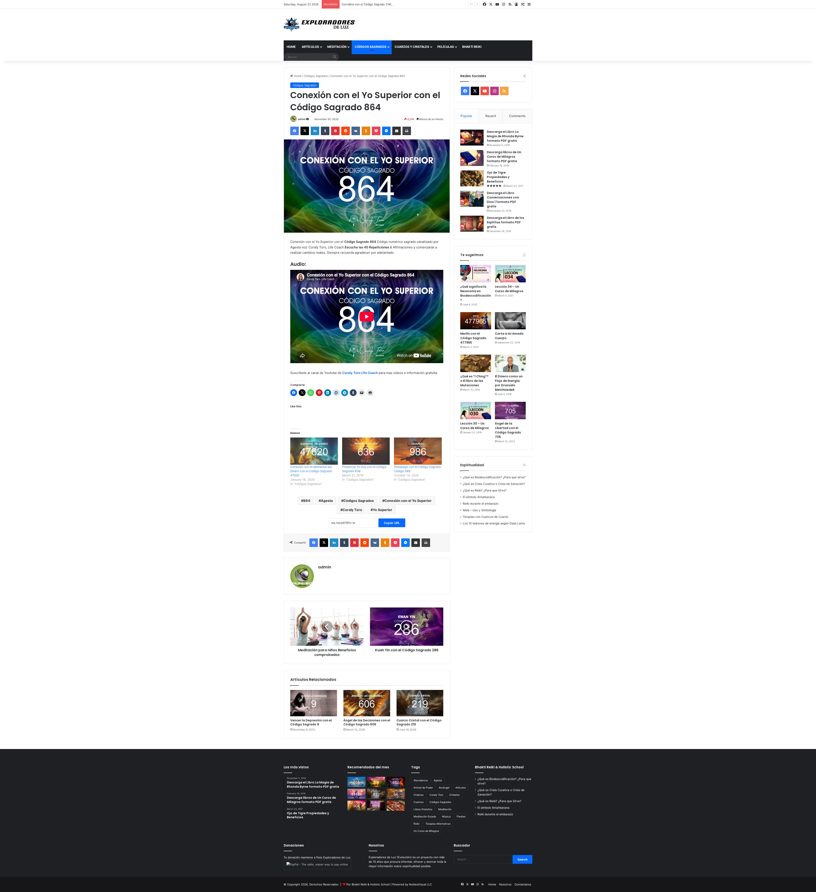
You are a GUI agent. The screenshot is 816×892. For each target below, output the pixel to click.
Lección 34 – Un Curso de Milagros (509, 289)
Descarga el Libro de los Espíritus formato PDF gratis (505, 222)
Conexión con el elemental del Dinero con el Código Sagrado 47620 (311, 471)
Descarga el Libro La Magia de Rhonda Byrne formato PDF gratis (505, 136)
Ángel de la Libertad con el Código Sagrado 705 (508, 430)
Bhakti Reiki (472, 46)
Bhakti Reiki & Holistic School (499, 767)
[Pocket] (376, 131)
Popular (466, 116)
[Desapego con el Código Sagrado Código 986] (418, 451)
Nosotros (505, 884)
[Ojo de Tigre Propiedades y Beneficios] (472, 178)
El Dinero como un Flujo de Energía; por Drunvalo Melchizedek (509, 383)
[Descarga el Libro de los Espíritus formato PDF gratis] (472, 224)
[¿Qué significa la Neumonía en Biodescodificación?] (475, 273)
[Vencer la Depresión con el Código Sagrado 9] (313, 703)
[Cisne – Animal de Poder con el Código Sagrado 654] (356, 782)
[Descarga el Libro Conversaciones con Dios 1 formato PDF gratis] (472, 199)
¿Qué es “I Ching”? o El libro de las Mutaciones (474, 380)
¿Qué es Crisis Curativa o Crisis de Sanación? (494, 484)
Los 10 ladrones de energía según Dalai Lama (494, 523)
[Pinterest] (335, 131)
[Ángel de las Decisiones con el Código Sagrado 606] (366, 703)
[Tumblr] (325, 131)
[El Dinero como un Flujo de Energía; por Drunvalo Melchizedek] (510, 363)
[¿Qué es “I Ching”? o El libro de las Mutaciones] (475, 363)
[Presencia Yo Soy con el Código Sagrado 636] (366, 451)
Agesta (327, 500)
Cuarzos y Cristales (412, 46)
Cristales (454, 794)
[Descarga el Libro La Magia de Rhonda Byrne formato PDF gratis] (472, 138)
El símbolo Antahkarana (479, 497)
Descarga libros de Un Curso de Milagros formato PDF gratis (504, 156)
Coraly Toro (352, 510)
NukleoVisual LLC (420, 884)
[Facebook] (294, 131)
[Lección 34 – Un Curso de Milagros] (510, 273)
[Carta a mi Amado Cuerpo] (510, 321)
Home (291, 46)
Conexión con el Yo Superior (408, 500)
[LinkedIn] (315, 131)
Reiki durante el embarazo (480, 503)
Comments (517, 116)
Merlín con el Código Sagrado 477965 (473, 338)
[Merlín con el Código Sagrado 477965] (475, 321)
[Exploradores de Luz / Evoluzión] (321, 24)
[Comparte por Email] (396, 131)
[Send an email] (307, 119)
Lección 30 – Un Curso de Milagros (474, 425)
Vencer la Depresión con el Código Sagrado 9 (311, 722)
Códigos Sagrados (370, 46)
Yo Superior (382, 510)
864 (306, 500)
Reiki (416, 823)
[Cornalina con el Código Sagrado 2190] (396, 806)
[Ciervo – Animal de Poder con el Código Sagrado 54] (396, 794)
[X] (304, 131)
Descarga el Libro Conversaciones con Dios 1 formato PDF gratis (503, 199)
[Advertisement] (450, 22)
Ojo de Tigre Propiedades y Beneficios (498, 177)
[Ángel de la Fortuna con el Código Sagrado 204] (376, 782)
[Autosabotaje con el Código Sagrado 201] (376, 806)
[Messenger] (386, 131)
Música (446, 816)
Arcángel (444, 787)
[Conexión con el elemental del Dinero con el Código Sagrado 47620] (314, 451)
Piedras (461, 816)
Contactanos (522, 884)
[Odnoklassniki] (366, 131)
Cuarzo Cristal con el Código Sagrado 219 (419, 722)
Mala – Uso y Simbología (479, 510)
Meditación (336, 46)
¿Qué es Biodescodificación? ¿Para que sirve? (494, 477)
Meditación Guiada (425, 816)
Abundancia (421, 780)
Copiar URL (392, 523)
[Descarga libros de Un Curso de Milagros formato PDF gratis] (472, 158)
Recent (490, 116)
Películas (445, 46)
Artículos (310, 46)
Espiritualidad (472, 465)
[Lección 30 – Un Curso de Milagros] (475, 410)
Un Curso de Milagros (426, 831)
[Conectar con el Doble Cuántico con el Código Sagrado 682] (396, 782)
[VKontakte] (355, 131)
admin (302, 119)
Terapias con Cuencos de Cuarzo (485, 516)
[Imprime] (406, 131)
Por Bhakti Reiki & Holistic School (368, 884)
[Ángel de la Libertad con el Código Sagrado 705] (510, 410)
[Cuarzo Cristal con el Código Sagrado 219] (420, 703)
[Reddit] (345, 131)
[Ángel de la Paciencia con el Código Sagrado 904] (356, 806)
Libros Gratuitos (423, 809)
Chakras (419, 794)
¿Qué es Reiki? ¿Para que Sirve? (485, 490)
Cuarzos (419, 802)
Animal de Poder (423, 787)
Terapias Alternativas (437, 823)
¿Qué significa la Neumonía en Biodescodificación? (475, 293)
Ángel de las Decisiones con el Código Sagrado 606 (366, 722)
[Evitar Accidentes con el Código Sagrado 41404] (356, 794)
